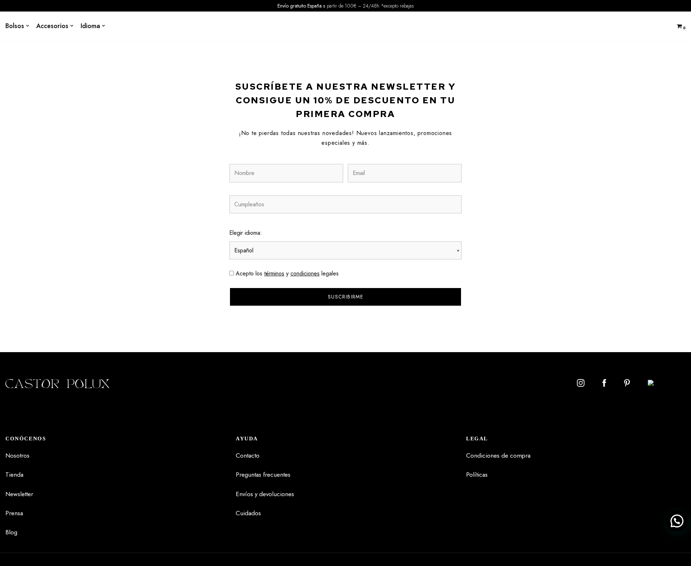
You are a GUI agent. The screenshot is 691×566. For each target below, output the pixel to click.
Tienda (14, 474)
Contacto (247, 455)
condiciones (305, 273)
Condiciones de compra (498, 455)
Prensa (14, 513)
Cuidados (248, 513)
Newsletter (19, 494)
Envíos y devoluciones (265, 494)
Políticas (477, 474)
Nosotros (17, 455)
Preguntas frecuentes (263, 474)
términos (274, 273)
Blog (11, 532)
